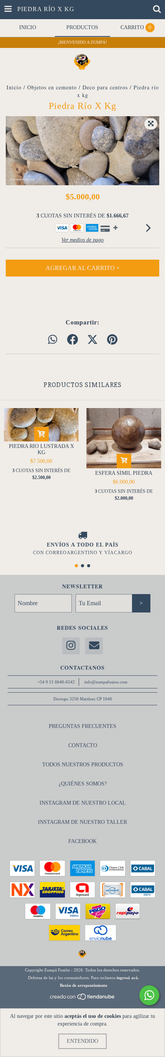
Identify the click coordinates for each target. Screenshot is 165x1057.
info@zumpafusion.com (105, 682)
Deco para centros (105, 87)
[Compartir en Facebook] (72, 340)
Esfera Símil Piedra (123, 473)
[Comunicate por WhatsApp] (149, 995)
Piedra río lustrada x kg (41, 449)
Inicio (14, 87)
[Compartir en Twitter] (92, 340)
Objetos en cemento (52, 87)
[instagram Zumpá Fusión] (71, 645)
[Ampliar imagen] (150, 124)
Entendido (82, 1041)
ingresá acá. (128, 977)
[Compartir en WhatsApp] (52, 340)
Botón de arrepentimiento (83, 985)
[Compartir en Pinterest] (112, 340)
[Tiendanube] (82, 998)
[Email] (94, 645)
